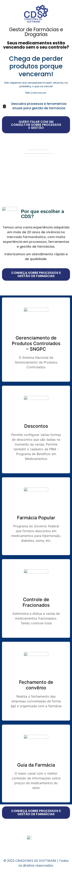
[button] (36, 124)
